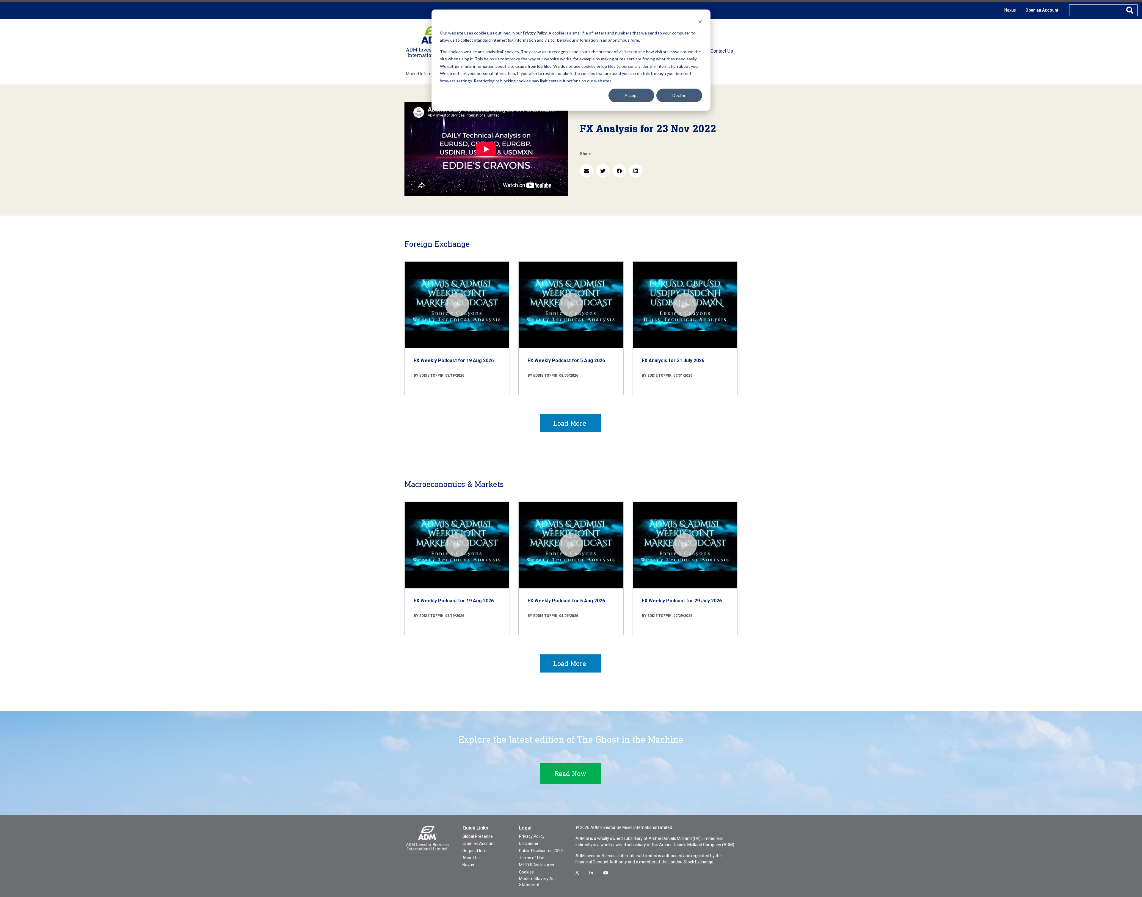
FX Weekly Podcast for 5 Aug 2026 (566, 360)
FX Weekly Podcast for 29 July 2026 (682, 601)
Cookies (526, 872)
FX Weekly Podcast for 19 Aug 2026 (454, 360)
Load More (569, 423)
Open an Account (1041, 10)
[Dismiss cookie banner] (700, 21)
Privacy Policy (532, 836)
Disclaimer (529, 843)
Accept (631, 95)
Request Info (474, 850)
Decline (679, 95)
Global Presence (477, 836)
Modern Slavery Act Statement (537, 881)
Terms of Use (531, 857)
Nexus (1010, 10)
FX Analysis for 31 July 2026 (673, 360)
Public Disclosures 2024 (541, 850)
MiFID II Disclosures (536, 865)
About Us (471, 857)
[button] (586, 170)
